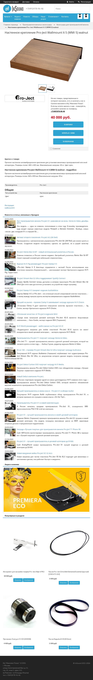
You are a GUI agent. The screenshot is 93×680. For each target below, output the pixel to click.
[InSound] (13, 8)
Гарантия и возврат (11, 2)
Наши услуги (43, 17)
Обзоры (35, 16)
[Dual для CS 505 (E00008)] (24, 612)
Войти (71, 2)
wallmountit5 (10, 208)
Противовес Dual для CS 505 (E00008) (17, 639)
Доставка (26, 2)
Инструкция (9, 205)
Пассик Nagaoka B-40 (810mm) (59, 639)
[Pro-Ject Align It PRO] (24, 544)
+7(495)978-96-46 (34, 8)
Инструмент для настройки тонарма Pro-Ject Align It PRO (23, 572)
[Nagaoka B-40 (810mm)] (69, 612)
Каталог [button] (7, 16)
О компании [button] (53, 16)
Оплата (36, 2)
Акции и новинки (17, 17)
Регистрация (86, 2)
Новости (26, 16)
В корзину (18, 580)
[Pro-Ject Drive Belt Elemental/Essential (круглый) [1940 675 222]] (69, 544)
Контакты (65, 16)
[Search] (87, 8)
